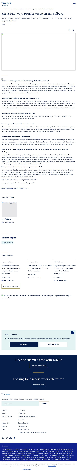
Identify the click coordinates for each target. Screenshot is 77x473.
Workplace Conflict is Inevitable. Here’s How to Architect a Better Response (40, 268)
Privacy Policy (52, 466)
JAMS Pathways (7, 243)
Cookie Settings (23, 423)
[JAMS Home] (9, 4)
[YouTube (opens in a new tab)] (10, 438)
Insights (4, 413)
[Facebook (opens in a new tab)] (14, 438)
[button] (69, 30)
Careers (4, 426)
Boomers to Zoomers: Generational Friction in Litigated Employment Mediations (11, 269)
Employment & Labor (8, 262)
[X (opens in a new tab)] (7, 438)
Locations (5, 420)
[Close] (74, 464)
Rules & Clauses (7, 417)
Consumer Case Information (27, 417)
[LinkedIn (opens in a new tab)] (3, 438)
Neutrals (4, 410)
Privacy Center (23, 426)
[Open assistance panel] (72, 332)
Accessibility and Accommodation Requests (32, 432)
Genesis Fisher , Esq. (8, 280)
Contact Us (21, 413)
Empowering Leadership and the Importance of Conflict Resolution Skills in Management (65, 269)
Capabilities (5, 423)
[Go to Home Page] (7, 394)
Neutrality (21, 420)
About (4, 429)
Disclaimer (21, 410)
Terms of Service (23, 429)
